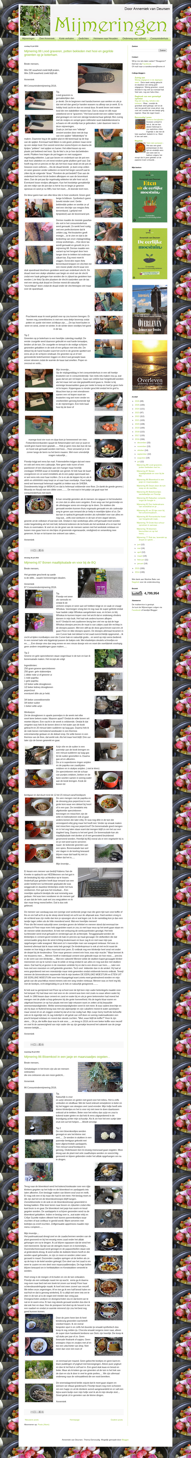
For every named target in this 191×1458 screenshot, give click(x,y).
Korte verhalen (66, 38)
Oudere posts (117, 1420)
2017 (137, 435)
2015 (137, 568)
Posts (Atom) (43, 1424)
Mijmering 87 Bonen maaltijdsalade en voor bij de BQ (60, 562)
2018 (137, 432)
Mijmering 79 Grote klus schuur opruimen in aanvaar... (150, 524)
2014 (137, 572)
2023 (137, 412)
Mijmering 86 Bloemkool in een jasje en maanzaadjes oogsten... (67, 1056)
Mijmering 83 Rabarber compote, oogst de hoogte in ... (151, 499)
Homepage (75, 1420)
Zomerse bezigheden (155, 120)
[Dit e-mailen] (31, 550)
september (142, 454)
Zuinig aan (140, 78)
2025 (137, 405)
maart (140, 556)
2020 (137, 424)
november (142, 446)
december (142, 442)
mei (139, 548)
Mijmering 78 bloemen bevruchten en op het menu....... (147, 531)
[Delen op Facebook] (39, 550)
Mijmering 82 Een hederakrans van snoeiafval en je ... (150, 505)
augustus (141, 458)
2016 (137, 439)
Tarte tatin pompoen (154, 143)
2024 (137, 409)
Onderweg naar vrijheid (134, 38)
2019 (137, 428)
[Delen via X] (37, 550)
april (139, 552)
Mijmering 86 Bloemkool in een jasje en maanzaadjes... (150, 480)
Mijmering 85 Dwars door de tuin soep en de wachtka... (151, 487)
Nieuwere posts (32, 1420)
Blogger (125, 1440)
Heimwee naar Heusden (106, 38)
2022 (137, 416)
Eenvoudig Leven (143, 117)
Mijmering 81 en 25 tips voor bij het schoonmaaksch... (150, 511)
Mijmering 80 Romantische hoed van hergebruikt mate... (151, 517)
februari (141, 560)
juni (139, 544)
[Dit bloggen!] (34, 550)
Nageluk (139, 141)
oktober (141, 450)
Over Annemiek (47, 38)
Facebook (146, 64)
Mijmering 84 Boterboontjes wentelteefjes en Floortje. (149, 493)
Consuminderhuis (159, 38)
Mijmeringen (28, 38)
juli (138, 461)
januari (140, 563)
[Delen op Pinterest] (42, 550)
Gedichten (84, 38)
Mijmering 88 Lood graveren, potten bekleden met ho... (149, 466)
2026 (137, 401)
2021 (137, 420)
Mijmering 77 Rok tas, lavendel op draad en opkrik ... (152, 538)
